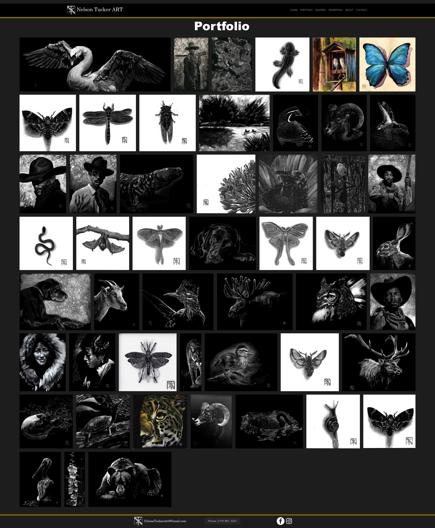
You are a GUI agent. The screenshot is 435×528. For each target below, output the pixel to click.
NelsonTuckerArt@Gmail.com (165, 521)
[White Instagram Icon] (289, 521)
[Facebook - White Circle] (280, 521)
